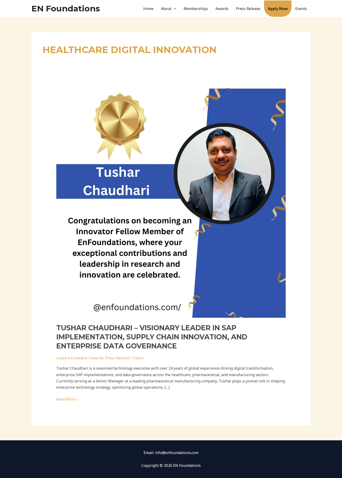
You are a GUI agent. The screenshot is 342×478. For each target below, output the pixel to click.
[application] (173, 8)
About (166, 8)
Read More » (67, 399)
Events (301, 8)
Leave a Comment (71, 358)
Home (148, 8)
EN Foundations (65, 8)
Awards (221, 8)
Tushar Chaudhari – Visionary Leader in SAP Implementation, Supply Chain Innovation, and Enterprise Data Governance (151, 337)
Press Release (248, 8)
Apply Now (278, 8)
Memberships (196, 8)
